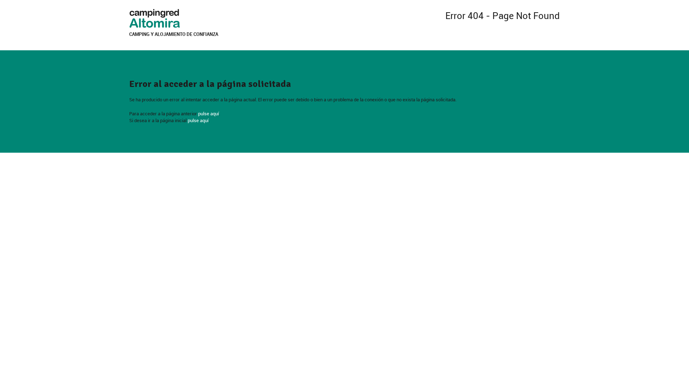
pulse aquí (208, 113)
